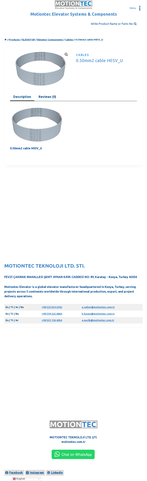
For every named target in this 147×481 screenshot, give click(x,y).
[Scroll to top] (138, 465)
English (20, 478)
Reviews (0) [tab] (47, 96)
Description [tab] (22, 96)
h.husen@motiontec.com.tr (98, 313)
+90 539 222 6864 (52, 313)
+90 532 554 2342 (52, 307)
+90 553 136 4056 (52, 320)
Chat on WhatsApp (77, 454)
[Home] (5, 39)
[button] (66, 54)
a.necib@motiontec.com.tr (98, 320)
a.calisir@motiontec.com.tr (98, 307)
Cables (82, 55)
